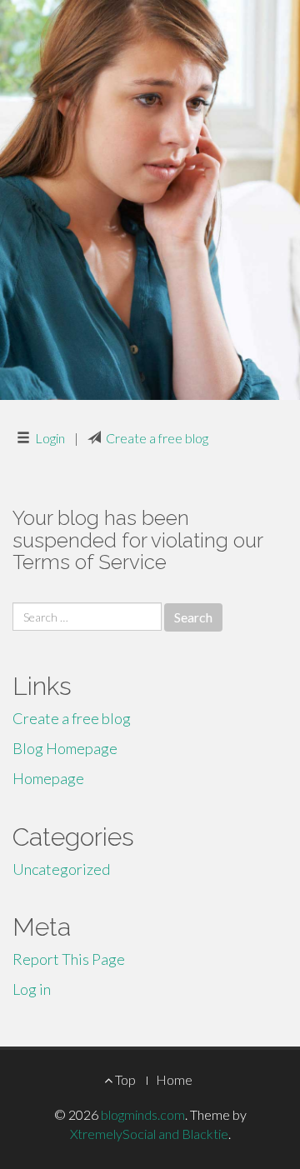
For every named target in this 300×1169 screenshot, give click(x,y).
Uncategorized (61, 869)
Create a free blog (157, 438)
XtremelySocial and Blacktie (149, 1134)
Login (50, 438)
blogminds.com (143, 1114)
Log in (31, 989)
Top (124, 1079)
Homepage (48, 778)
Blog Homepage (65, 748)
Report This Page (68, 959)
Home (174, 1079)
